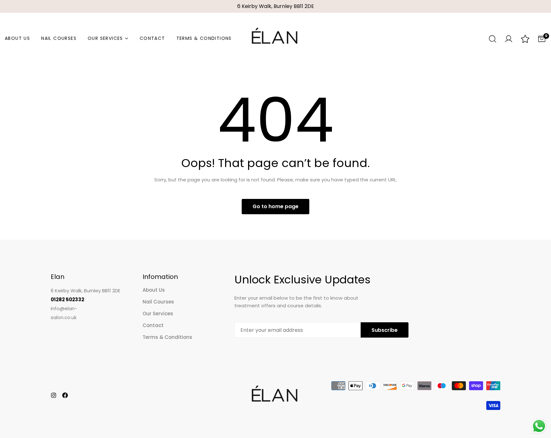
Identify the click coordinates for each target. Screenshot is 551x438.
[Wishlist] (525, 39)
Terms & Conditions (204, 38)
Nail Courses (59, 38)
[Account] (508, 38)
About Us (17, 38)
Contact (152, 38)
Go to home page (275, 206)
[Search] (492, 38)
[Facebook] (65, 395)
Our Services (105, 38)
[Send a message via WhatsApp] (539, 426)
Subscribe (384, 330)
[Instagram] (53, 395)
